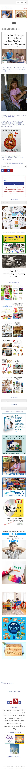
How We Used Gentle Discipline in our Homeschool (13, 116)
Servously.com (19, 768)
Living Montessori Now (14, 12)
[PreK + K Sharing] (19, 743)
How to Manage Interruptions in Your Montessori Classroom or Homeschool (14, 69)
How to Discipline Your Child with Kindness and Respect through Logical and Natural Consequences (13, 123)
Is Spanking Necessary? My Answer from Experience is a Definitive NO (12, 157)
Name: (5, 178)
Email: (5, 180)
